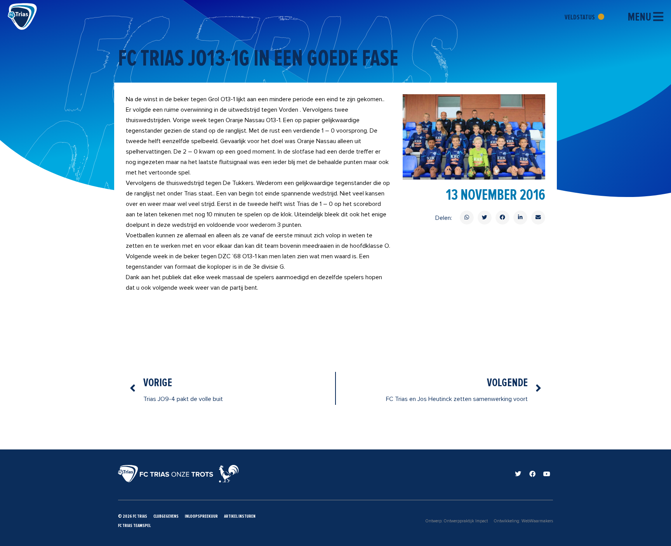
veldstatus (580, 17)
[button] (467, 218)
